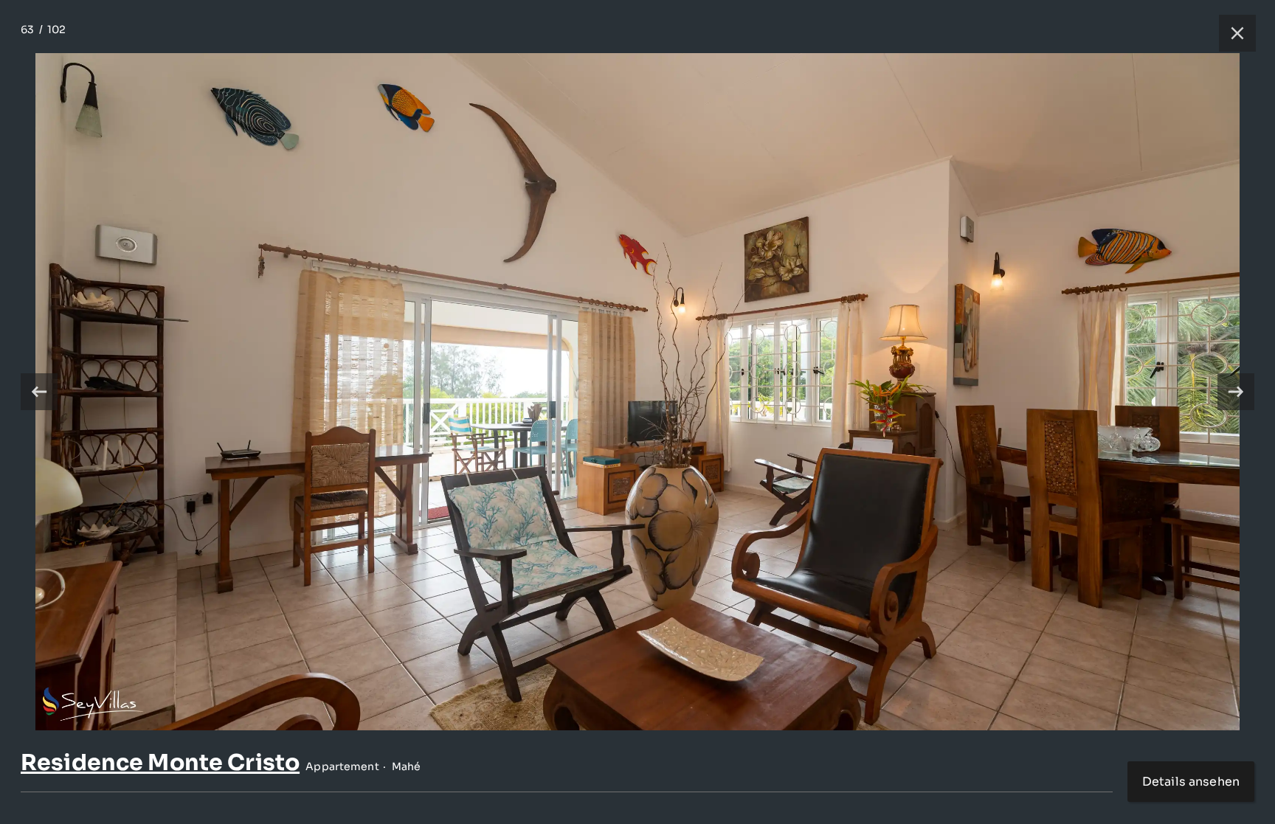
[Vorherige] (39, 392)
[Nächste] (1236, 392)
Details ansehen (1191, 781)
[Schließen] (1230, 33)
